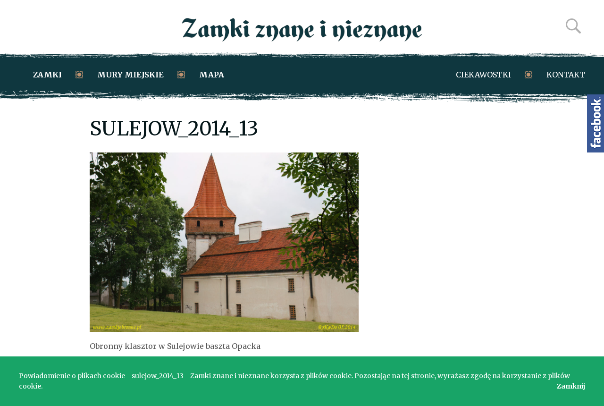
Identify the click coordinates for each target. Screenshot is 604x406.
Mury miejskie (130, 74)
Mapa (211, 74)
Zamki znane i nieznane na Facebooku (595, 123)
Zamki (47, 74)
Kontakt (565, 74)
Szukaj (573, 26)
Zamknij (571, 386)
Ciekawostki (483, 74)
